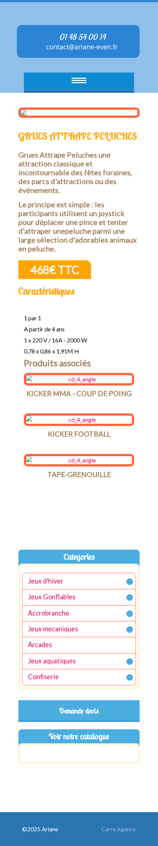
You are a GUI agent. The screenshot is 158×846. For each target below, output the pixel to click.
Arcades (40, 645)
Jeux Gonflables (51, 597)
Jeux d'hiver (45, 581)
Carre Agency (118, 828)
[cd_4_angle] (79, 379)
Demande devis (79, 710)
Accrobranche (48, 613)
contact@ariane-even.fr (81, 46)
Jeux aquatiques (52, 661)
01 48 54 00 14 (81, 37)
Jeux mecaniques (53, 629)
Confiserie (43, 677)
